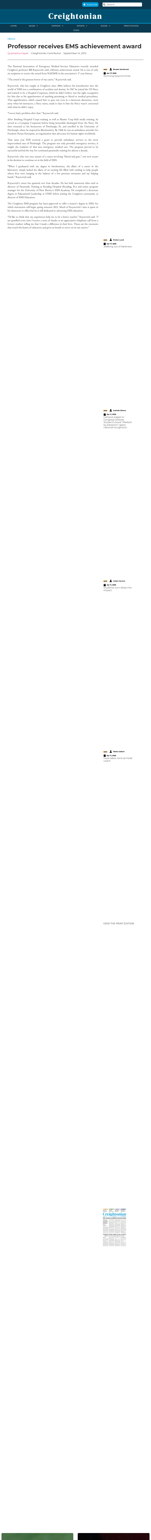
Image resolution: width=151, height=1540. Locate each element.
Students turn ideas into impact (118, 589)
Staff (76, 30)
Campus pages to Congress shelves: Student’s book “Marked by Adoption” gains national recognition (118, 422)
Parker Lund (118, 240)
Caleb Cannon (119, 581)
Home (13, 26)
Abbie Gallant (119, 752)
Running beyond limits (117, 76)
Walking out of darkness (118, 246)
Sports (80, 26)
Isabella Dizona (119, 410)
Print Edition (131, 26)
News (32, 26)
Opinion (55, 26)
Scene (104, 26)
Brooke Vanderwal (121, 69)
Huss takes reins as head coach (118, 759)
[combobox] (122, 5)
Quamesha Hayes (18, 53)
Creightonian (75, 16)
